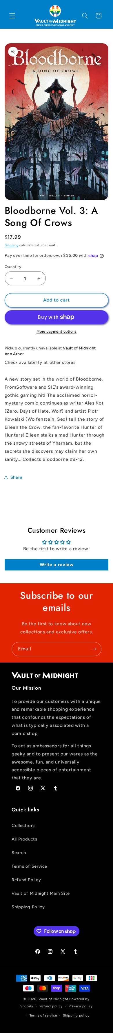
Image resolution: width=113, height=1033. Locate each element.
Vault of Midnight (53, 999)
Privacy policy (81, 1006)
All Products (24, 839)
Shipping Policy (28, 907)
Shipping (12, 245)
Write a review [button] (57, 564)
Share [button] (16, 477)
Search (19, 852)
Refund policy (51, 1006)
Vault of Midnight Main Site (41, 893)
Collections (24, 825)
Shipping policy (76, 1015)
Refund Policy (26, 879)
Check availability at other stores (40, 362)
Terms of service (43, 1015)
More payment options (57, 331)
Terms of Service (29, 866)
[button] (12, 15)
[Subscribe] (94, 649)
